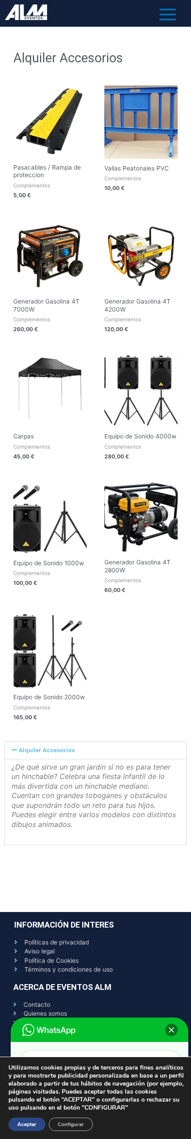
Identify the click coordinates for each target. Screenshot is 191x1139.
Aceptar (26, 1124)
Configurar (71, 1124)
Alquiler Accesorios (47, 750)
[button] (95, 750)
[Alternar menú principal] (168, 14)
